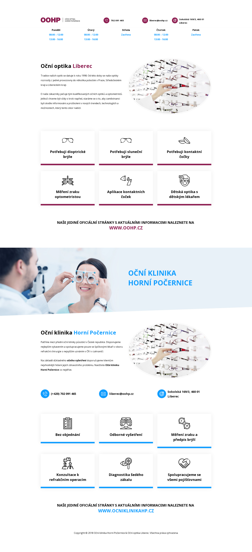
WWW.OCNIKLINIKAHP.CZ (126, 511)
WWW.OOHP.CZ (126, 228)
